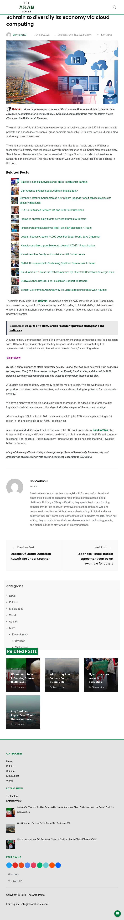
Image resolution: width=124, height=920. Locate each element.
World (12, 615)
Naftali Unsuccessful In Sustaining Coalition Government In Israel (58, 263)
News (12, 595)
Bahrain (43, 300)
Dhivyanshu (39, 481)
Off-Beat (20, 641)
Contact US (15, 881)
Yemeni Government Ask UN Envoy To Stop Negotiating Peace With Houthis (64, 289)
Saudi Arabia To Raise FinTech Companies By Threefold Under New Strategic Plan (67, 272)
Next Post (101, 547)
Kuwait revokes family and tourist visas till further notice (53, 254)
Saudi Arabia (100, 430)
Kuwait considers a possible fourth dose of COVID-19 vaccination (58, 245)
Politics (13, 602)
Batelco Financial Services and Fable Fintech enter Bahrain (54, 181)
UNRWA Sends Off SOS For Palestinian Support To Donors (54, 280)
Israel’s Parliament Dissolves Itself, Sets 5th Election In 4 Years (56, 227)
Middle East (16, 608)
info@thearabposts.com (34, 904)
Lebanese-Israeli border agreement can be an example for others (95, 558)
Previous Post (25, 547)
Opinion (13, 621)
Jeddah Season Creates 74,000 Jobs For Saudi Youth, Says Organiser (60, 236)
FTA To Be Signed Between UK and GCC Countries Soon (52, 210)
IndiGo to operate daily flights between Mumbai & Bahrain (53, 218)
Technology (21, 647)
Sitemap (13, 874)
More (12, 628)
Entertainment (20, 634)
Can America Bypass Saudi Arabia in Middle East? (49, 190)
